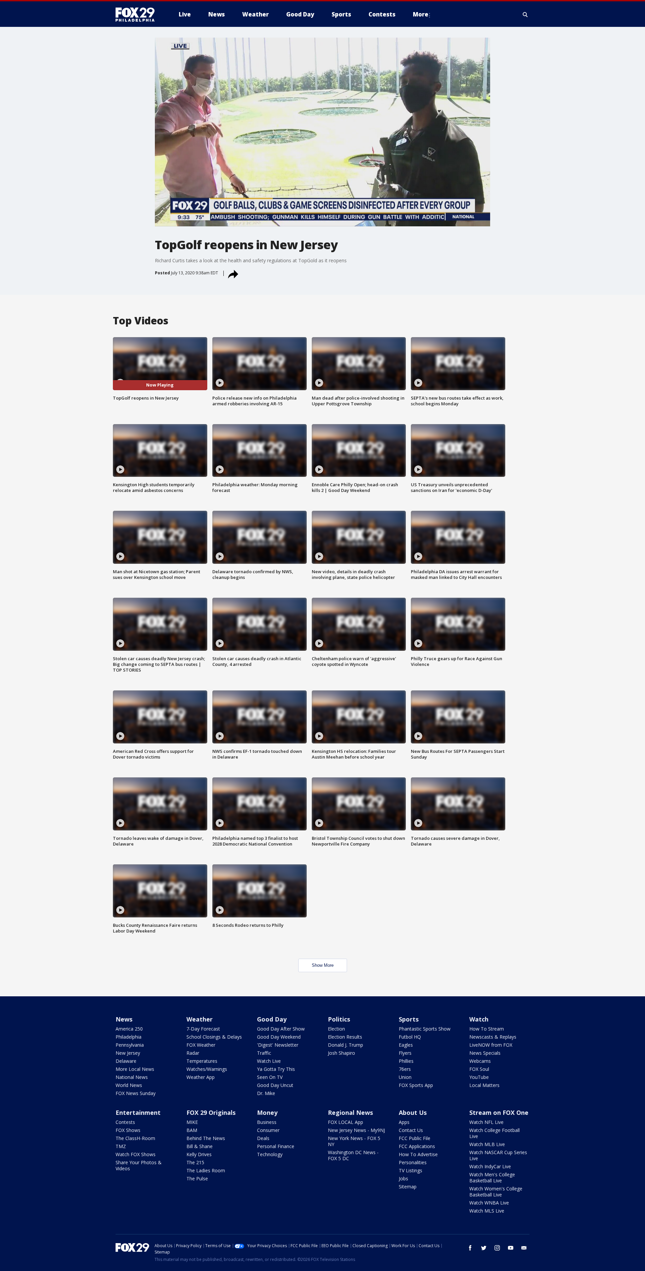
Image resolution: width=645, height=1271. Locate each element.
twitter (483, 1247)
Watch (478, 1019)
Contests (125, 1122)
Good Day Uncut (275, 1085)
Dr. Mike (266, 1093)
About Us (413, 1112)
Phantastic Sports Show (424, 1029)
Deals (263, 1138)
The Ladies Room (205, 1170)
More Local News (135, 1069)
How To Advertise (418, 1154)
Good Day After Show (281, 1029)
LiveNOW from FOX (490, 1045)
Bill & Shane (199, 1146)
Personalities (413, 1162)
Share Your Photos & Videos (139, 1165)
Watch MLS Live (486, 1211)
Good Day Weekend (279, 1037)
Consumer (268, 1130)
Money (267, 1112)
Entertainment (138, 1112)
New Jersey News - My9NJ (356, 1130)
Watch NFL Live (486, 1122)
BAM (191, 1130)
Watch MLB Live (487, 1144)
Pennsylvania (130, 1045)
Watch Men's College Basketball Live (492, 1177)
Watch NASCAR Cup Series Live (498, 1155)
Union (405, 1077)
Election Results (345, 1037)
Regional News (350, 1112)
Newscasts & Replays (492, 1037)
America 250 (129, 1029)
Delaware (126, 1061)
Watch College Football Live (494, 1133)
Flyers (405, 1053)
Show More (323, 965)
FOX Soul (479, 1069)
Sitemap (408, 1186)
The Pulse (197, 1178)
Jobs (403, 1178)
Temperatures (201, 1061)
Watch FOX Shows (136, 1154)
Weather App (200, 1077)
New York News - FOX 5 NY (354, 1141)
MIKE (192, 1122)
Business (266, 1122)
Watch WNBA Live (489, 1202)
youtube (510, 1247)
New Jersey (128, 1053)
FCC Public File (414, 1138)
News (124, 1019)
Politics (339, 1019)
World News (129, 1085)
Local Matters (484, 1085)
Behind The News (205, 1138)
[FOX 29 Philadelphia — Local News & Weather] (138, 14)
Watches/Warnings (206, 1069)
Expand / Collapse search (525, 14)
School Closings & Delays (214, 1037)
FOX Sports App (416, 1085)
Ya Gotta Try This (276, 1069)
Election (336, 1029)
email (524, 1247)
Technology (270, 1154)
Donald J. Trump (345, 1045)
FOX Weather (200, 1045)
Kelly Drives (199, 1154)
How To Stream (486, 1029)
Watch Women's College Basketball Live (495, 1191)
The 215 (195, 1162)
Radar (192, 1053)
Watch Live (269, 1061)
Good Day (272, 1019)
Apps (404, 1122)
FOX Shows (128, 1130)
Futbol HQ (410, 1037)
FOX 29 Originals (210, 1112)
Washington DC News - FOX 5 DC (353, 1155)
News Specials (485, 1053)
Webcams (480, 1061)
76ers (405, 1069)
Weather (199, 1019)
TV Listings (410, 1170)
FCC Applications (417, 1146)
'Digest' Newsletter (277, 1045)
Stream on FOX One (498, 1112)
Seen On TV (270, 1077)
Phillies (406, 1061)
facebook (470, 1247)
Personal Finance (275, 1146)
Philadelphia (128, 1037)
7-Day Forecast (203, 1029)
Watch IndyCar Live (490, 1166)
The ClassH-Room (135, 1138)
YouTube (479, 1077)
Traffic (264, 1053)
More (420, 14)
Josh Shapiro (341, 1053)
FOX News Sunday (136, 1093)
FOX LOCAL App (345, 1122)
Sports (409, 1019)
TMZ (121, 1146)
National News (132, 1077)
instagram (497, 1247)
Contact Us (411, 1130)
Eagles (406, 1045)
